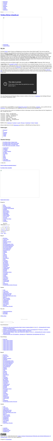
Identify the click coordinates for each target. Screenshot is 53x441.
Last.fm (4, 5)
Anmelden (5, 428)
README (5, 313)
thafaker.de (5, 279)
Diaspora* (5, 2)
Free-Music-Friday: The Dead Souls (10, 144)
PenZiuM (5, 269)
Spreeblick (5, 276)
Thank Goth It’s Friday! (8, 340)
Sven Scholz (5, 277)
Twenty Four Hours (7, 218)
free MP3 (5, 152)
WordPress (5, 221)
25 (6, 230)
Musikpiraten (16, 125)
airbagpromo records (7, 293)
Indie (4, 154)
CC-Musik (5, 150)
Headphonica (6, 301)
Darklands (5, 242)
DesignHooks (9, 439)
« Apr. (2, 233)
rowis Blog (5, 273)
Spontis (4, 275)
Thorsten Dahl (6, 280)
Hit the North (6, 210)
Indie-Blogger (6, 258)
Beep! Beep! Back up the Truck (9, 295)
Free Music (5, 153)
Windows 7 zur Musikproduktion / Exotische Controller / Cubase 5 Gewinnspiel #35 (20, 329)
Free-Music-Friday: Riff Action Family (11, 143)
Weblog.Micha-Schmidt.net (10, 15)
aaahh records (6, 292)
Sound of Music (6, 45)
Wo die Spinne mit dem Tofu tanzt (10, 284)
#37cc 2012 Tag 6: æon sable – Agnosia (11, 145)
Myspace (23, 122)
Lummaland (5, 261)
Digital (4, 206)
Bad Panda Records (7, 294)
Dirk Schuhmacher (7, 248)
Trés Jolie (5, 217)
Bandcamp (5, 1)
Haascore (5, 255)
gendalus (5, 254)
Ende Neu (5, 339)
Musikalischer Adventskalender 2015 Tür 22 (36, 334)
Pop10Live (3, 108)
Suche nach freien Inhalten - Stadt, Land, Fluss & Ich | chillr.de (16, 331)
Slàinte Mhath (6, 214)
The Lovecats (6, 216)
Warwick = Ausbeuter (43, 329)
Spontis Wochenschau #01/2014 (9, 330)
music (4, 156)
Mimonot (5, 305)
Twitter (4, 7)
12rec (4, 290)
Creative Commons (7, 151)
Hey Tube (5, 256)
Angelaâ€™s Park (13, 64)
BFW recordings (6, 298)
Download (18, 66)
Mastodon (5, 6)
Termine (4, 8)
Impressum (5, 9)
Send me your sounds (24, 319)
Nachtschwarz (6, 265)
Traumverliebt (6, 281)
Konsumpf (5, 260)
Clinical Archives (6, 299)
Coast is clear (6, 239)
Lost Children (6, 303)
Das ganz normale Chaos (8, 244)
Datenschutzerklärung (7, 311)
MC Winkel (5, 262)
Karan (4, 259)
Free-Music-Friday (7, 207)
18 (6, 229)
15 (2, 229)
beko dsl (5, 296)
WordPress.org (6, 431)
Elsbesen (5, 251)
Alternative (5, 149)
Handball (5, 209)
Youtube (36, 122)
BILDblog (5, 238)
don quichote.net (6, 249)
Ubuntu (4, 220)
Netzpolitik (5, 266)
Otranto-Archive (6, 267)
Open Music (5, 159)
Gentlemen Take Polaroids (8, 208)
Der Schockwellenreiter (8, 246)
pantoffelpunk (6, 268)
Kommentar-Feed (6, 430)
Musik (4, 157)
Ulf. (4, 282)
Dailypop (5, 240)
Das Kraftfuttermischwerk (8, 245)
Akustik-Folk (6, 147)
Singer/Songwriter (7, 160)
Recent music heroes (7, 272)
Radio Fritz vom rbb (22, 106)
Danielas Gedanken (7, 241)
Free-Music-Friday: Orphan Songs (10, 142)
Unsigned (38, 106)
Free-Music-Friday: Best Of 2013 (24, 330)
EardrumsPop (6, 300)
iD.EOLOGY (6, 302)
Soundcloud (27, 122)
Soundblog (5, 274)
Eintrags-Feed (6, 429)
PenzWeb (5, 270)
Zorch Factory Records (8, 306)
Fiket (4, 253)
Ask (4, 204)
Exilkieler (5, 252)
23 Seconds (5, 291)
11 (6, 227)
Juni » (5, 233)
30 (3, 231)
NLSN (6, 51)
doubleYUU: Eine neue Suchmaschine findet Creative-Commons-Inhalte (18, 327)
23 (3, 230)
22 (2, 230)
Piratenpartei (5, 44)
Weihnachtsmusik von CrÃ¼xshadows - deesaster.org (14, 334)
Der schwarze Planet (7, 247)
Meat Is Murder (6, 211)
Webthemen (5, 283)
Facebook (5, 3)
